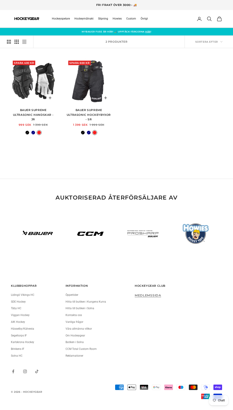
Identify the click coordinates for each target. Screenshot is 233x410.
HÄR (148, 31)
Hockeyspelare (61, 18)
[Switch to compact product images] (24, 42)
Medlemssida (148, 295)
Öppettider (72, 294)
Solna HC (17, 355)
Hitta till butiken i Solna (80, 308)
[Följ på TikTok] (37, 371)
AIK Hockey (18, 322)
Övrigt (144, 18)
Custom (131, 18)
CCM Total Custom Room (81, 349)
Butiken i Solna (75, 342)
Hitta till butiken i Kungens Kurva (86, 301)
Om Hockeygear (75, 335)
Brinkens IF (17, 349)
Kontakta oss (74, 315)
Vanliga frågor (74, 322)
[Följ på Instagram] (25, 371)
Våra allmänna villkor (79, 328)
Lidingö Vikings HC (22, 294)
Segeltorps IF (19, 335)
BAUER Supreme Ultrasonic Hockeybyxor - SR (89, 114)
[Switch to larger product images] (9, 42)
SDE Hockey (18, 301)
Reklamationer (74, 355)
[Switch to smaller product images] (17, 42)
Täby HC (16, 308)
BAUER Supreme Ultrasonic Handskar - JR (33, 114)
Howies (117, 18)
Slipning (103, 18)
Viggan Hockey (20, 315)
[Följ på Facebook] (13, 371)
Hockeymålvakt (84, 18)
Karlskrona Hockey (22, 342)
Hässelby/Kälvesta (22, 328)
